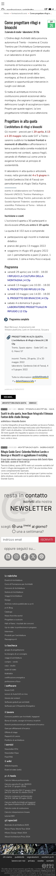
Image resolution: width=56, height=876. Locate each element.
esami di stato (10, 669)
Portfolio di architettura (14, 740)
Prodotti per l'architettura (15, 635)
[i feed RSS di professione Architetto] (8, 557)
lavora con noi (18, 860)
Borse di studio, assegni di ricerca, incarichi (22, 720)
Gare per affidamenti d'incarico (17, 728)
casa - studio (10, 665)
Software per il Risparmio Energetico (20, 706)
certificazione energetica (15, 677)
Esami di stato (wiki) (13, 769)
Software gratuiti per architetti (17, 702)
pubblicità (19, 857)
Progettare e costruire (14, 619)
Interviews (9, 631)
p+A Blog (9, 607)
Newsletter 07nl (11, 749)
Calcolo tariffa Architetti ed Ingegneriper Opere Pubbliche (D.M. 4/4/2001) (20, 803)
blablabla (9, 673)
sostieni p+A (48, 857)
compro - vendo (11, 662)
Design (8, 600)
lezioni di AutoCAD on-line (16, 694)
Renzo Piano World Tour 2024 (17, 829)
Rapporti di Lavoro (12, 736)
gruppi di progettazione (14, 650)
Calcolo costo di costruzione (17, 808)
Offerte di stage (11, 732)
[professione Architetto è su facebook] (24, 557)
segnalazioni (33, 857)
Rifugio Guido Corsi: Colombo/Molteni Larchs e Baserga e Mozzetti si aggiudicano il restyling (25, 453)
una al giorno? (31, 526)
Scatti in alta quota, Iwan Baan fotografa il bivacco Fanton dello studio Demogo (27, 415)
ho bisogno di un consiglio (16, 654)
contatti (50, 860)
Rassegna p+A (11, 639)
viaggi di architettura (13, 658)
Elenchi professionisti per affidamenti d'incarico (24, 724)
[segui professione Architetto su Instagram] (16, 557)
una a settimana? (30, 532)
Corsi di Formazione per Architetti (19, 584)
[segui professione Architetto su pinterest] (41, 557)
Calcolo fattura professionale (17, 780)
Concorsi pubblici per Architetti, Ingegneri (22, 716)
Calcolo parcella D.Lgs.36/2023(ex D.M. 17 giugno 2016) (18, 785)
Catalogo (8, 612)
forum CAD (9, 690)
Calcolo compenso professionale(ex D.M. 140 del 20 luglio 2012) (18, 797)
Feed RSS (9, 757)
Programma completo (19, 319)
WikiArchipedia (11, 766)
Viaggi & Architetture (13, 596)
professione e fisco (12, 681)
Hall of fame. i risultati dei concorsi (19, 623)
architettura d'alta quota (14, 403)
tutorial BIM (9, 816)
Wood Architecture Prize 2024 (17, 836)
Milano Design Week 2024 (16, 832)
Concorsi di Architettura (15, 588)
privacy (31, 860)
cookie (40, 860)
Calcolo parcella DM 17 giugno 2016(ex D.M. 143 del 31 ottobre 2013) (20, 791)
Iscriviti (47, 539)
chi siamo (7, 857)
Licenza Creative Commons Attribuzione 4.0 (36, 871)
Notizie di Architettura (14, 592)
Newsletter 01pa (12, 753)
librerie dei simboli (12, 698)
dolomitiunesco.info (25, 381)
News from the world (13, 615)
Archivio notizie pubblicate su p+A (19, 604)
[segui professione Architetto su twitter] (33, 557)
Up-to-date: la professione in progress (21, 627)
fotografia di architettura (36, 409)
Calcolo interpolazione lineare (17, 812)
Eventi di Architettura (13, 580)
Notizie (4, 409)
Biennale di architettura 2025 (17, 825)
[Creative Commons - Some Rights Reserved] (28, 866)
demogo (32, 403)
